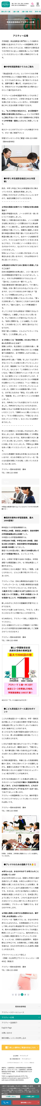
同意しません (11, 1096)
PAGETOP (36, 1080)
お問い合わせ (7, 1033)
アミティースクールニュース (13, 1012)
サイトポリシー (26, 1059)
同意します (30, 1096)
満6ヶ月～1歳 (5, 12)
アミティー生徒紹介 (9, 1022)
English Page (7, 1027)
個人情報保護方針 (15, 1059)
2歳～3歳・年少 (27, 12)
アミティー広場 (8, 1017)
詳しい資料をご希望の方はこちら (22, 1047)
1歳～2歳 (16, 12)
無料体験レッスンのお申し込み (14, 1038)
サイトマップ (24, 1056)
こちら (6, 1094)
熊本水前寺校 (20, 1006)
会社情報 (15, 1056)
